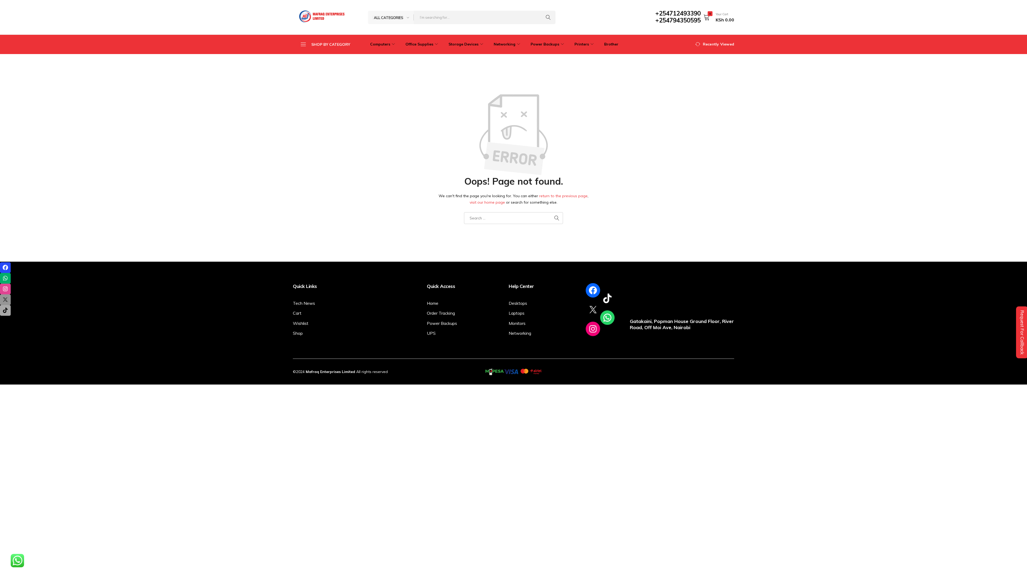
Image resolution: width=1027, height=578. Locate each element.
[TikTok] (607, 298)
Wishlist (300, 323)
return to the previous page (563, 195)
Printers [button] (581, 44)
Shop (298, 333)
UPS (431, 333)
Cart (297, 313)
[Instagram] (593, 329)
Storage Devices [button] (463, 44)
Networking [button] (504, 44)
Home (432, 303)
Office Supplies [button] (419, 44)
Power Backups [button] (545, 44)
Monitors (517, 323)
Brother (611, 44)
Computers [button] (380, 44)
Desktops (518, 303)
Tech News (304, 303)
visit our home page (487, 202)
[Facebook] (593, 290)
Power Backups (442, 323)
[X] (593, 309)
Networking (520, 333)
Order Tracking (441, 313)
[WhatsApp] (607, 317)
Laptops (516, 313)
